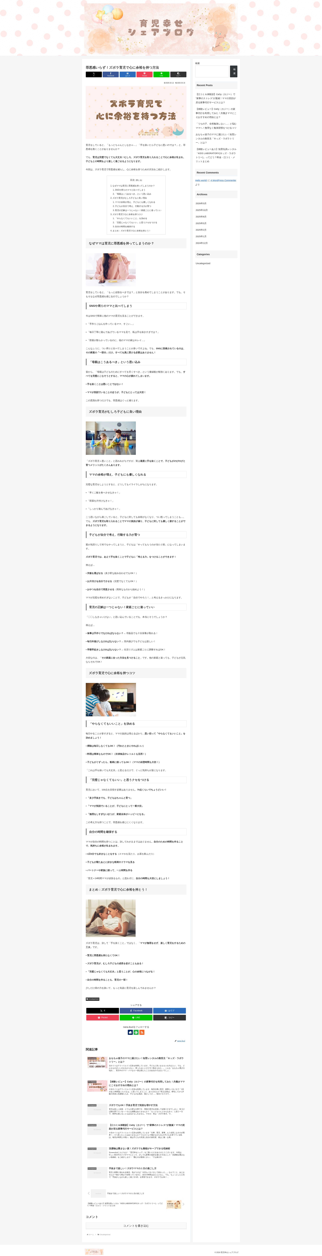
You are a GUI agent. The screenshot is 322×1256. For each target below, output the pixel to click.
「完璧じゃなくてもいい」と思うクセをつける (136, 222)
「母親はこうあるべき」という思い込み (133, 194)
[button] (178, 74)
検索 (197, 63)
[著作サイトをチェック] (130, 1032)
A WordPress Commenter (223, 180)
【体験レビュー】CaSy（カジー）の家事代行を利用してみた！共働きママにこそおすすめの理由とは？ (216, 113)
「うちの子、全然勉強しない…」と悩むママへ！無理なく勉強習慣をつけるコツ (216, 125)
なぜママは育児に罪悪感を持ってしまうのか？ (134, 186)
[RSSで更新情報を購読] (141, 1032)
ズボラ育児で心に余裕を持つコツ (128, 214)
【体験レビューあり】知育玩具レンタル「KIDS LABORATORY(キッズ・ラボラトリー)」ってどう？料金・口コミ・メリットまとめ (216, 155)
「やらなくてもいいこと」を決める (131, 218)
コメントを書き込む (136, 1225)
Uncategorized (94, 999)
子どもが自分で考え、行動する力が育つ (133, 206)
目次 (132, 180)
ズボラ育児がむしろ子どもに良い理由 (130, 198)
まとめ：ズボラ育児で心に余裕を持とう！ (132, 230)
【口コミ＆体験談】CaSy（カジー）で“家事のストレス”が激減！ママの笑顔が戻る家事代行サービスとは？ (216, 98)
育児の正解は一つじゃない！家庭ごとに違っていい (138, 210)
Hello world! (201, 180)
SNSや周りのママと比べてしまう (130, 190)
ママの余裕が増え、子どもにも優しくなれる (135, 202)
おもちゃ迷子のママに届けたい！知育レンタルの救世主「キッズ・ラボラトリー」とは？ (216, 138)
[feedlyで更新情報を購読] (136, 1032)
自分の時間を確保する (125, 226)
